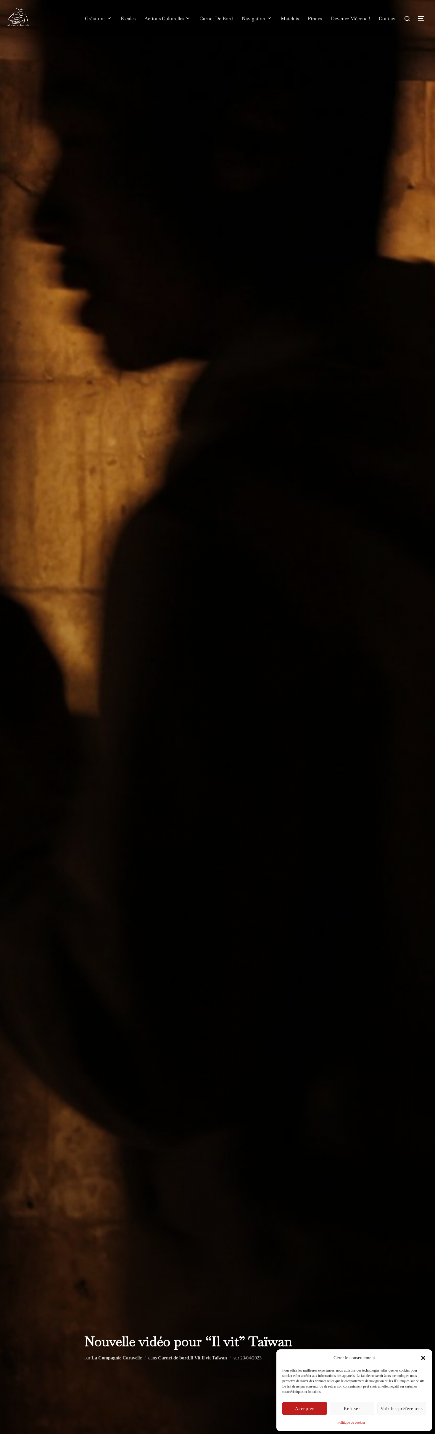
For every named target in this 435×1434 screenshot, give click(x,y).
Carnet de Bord (216, 18)
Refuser (352, 1408)
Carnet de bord (173, 1357)
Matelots (290, 18)
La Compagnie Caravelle (116, 1357)
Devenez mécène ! (350, 18)
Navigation (253, 18)
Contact (387, 18)
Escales (128, 18)
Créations (95, 18)
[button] (423, 1358)
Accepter (304, 1408)
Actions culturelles (164, 18)
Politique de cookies (351, 1422)
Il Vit (195, 1357)
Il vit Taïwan (214, 1357)
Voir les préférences (402, 1408)
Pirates (315, 18)
